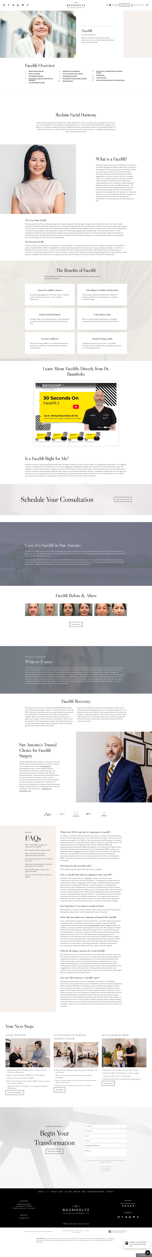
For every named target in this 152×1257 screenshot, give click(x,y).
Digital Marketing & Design (119, 1231)
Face (90, 26)
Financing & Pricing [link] (95, 1191)
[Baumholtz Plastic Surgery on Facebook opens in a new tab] (8, 5)
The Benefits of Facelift (36, 76)
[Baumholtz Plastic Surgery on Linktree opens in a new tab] (23, 5)
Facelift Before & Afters (70, 76)
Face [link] (47, 1191)
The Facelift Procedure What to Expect (75, 78)
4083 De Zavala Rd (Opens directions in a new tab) (24, 1206)
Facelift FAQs (100, 75)
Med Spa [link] (77, 1191)
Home (84, 26)
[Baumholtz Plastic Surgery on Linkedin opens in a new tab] (18, 5)
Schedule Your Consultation (71, 71)
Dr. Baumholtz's (45, 766)
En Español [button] (115, 5)
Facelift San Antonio (103, 26)
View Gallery (76, 624)
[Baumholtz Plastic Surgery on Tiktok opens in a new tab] (27, 5)
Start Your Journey (122, 499)
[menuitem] (4, 5)
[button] (147, 5)
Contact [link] (110, 1191)
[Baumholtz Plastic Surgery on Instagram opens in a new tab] (4, 5)
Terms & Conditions (68, 1230)
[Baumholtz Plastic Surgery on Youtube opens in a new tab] (13, 5)
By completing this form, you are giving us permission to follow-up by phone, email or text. (106, 1161)
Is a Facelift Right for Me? (37, 82)
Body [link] (61, 1191)
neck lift (88, 878)
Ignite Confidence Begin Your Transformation (110, 80)
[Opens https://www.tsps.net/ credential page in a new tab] (62, 814)
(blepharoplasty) (94, 925)
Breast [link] (54, 1191)
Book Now (59, 1090)
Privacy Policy (79, 1230)
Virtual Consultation (14, 1092)
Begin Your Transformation (54, 1136)
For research (108, 1083)
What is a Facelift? (34, 73)
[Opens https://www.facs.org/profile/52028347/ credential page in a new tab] (90, 814)
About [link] (41, 1191)
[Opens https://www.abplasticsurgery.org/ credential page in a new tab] (104, 814)
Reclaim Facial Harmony (36, 71)
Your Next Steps (101, 77)
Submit (105, 1169)
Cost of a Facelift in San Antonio (73, 73)
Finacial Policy (77, 1232)
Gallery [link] (68, 1191)
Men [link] (84, 1191)
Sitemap (87, 1230)
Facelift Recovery (68, 81)
